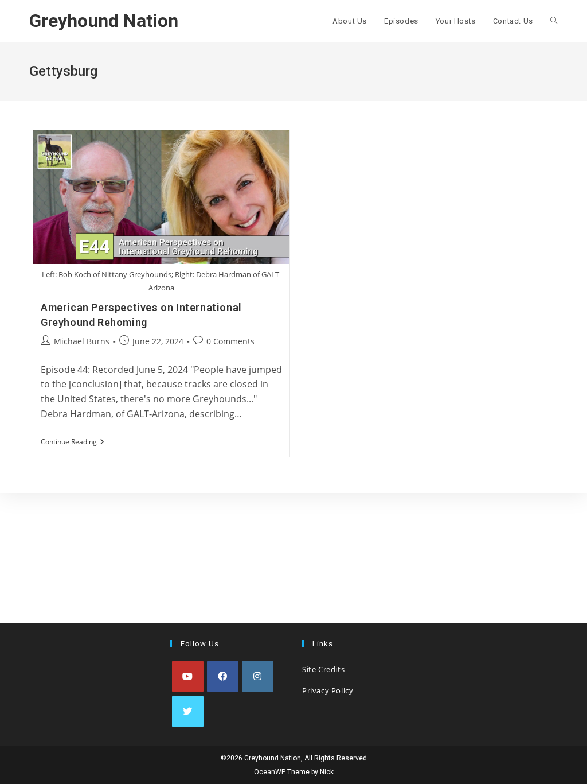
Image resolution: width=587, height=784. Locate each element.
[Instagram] (257, 676)
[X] (188, 711)
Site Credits (323, 669)
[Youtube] (188, 676)
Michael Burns (81, 341)
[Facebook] (222, 676)
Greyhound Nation (103, 21)
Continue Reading (72, 443)
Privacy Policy (327, 690)
